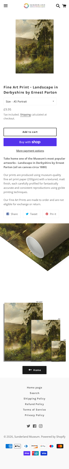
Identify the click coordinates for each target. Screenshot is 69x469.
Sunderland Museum (27, 436)
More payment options (30, 150)
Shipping (25, 114)
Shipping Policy (34, 398)
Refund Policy (34, 404)
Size (8, 101)
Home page (34, 387)
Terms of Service (34, 409)
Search (34, 393)
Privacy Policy (34, 415)
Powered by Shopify (53, 436)
